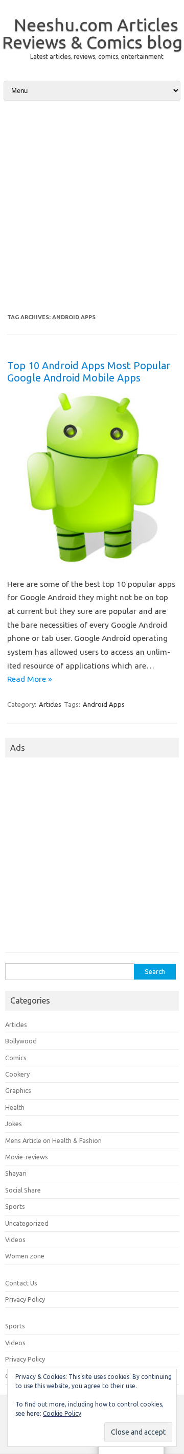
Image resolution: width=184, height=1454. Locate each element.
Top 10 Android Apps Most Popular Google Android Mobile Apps (88, 372)
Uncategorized (27, 1223)
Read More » (29, 678)
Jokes (13, 1123)
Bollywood (21, 1040)
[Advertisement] (92, 207)
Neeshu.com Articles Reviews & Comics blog (92, 33)
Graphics (18, 1090)
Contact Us (21, 1282)
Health (15, 1107)
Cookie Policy (62, 1413)
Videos (15, 1239)
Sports (15, 1206)
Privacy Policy (25, 1299)
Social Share (23, 1190)
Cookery (17, 1074)
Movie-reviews (26, 1156)
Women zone (24, 1255)
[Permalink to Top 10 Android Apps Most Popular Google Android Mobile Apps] (92, 560)
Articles (50, 704)
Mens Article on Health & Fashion (53, 1140)
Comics (16, 1057)
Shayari (16, 1173)
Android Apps (104, 704)
